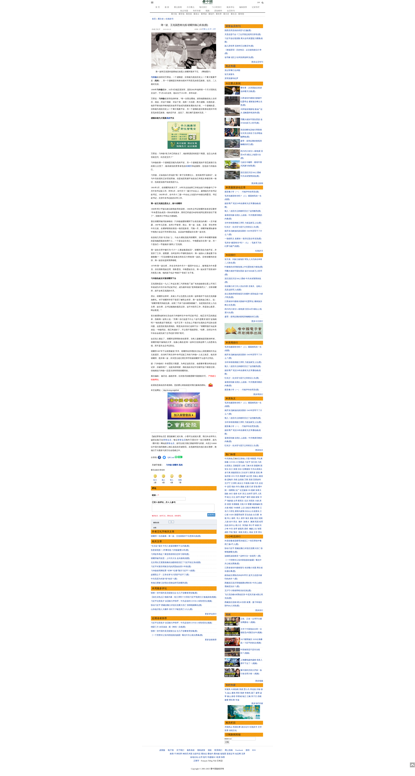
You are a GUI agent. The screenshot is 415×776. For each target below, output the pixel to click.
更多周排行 (258, 394)
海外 (240, 522)
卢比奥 (260, 459)
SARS (231, 515)
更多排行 (259, 610)
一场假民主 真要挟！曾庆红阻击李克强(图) (243, 239)
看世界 (219, 14)
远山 (229, 693)
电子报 (171, 750)
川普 (248, 459)
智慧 (259, 529)
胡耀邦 (189, 166)
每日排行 (203, 7)
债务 (235, 494)
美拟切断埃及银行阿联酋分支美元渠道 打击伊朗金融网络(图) (251, 133)
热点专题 (184, 11)
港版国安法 (236, 472)
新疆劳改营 (239, 515)
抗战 (226, 525)
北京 (246, 501)
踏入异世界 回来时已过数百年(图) (239, 46)
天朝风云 (228, 727)
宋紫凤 (227, 689)
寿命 (251, 532)
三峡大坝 (249, 466)
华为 (238, 487)
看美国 (189, 14)
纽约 (205, 757)
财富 (257, 497)
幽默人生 (253, 529)
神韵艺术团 (187, 754)
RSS (254, 750)
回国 (261, 518)
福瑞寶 (223, 754)
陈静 (242, 693)
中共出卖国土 (256, 469)
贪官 (229, 487)
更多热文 (259, 450)
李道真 (253, 689)
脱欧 (226, 494)
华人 (229, 518)
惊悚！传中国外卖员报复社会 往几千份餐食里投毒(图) (174, 593)
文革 (256, 532)
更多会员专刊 (257, 62)
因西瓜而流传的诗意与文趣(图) (238, 30)
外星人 (246, 532)
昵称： (155, 495)
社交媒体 (244, 490)
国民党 (252, 472)
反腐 (247, 487)
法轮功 (248, 508)
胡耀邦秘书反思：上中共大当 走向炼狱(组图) (170, 558)
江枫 (249, 696)
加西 (223, 757)
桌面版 (162, 750)
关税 (235, 480)
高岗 (168, 118)
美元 (244, 494)
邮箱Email (228, 739)
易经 (246, 529)
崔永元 (240, 483)
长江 (231, 469)
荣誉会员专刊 (233, 26)
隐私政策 (201, 750)
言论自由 (248, 515)
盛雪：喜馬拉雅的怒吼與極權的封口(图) (242, 317)
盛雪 (257, 693)
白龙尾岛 (255, 511)
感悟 (226, 532)
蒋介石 (238, 525)
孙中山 (232, 525)
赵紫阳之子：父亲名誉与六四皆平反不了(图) (170, 575)
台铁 (243, 466)
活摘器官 (237, 466)
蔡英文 (241, 501)
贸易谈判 (257, 480)
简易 (241, 689)
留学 (243, 518)
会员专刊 (231, 11)
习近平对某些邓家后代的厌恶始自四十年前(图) (171, 566)
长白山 (248, 511)
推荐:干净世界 (176, 754)
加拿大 (258, 490)
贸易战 (241, 462)
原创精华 (218, 11)
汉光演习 (245, 472)
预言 (235, 532)
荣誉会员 (167, 440)
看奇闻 (241, 14)
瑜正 (244, 696)
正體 (258, 2)
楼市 (249, 497)
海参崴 (230, 501)
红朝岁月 (170, 19)
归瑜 (258, 689)
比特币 (250, 494)
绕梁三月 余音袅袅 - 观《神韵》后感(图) (168, 627)
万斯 (246, 480)
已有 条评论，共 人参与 (164, 502)
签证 (256, 518)
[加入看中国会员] (184, 419)
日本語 (220, 761)
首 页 (157, 7)
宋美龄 (245, 525)
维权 (231, 508)
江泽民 (234, 483)
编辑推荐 (243, 7)
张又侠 (254, 462)
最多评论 (230, 7)
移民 (233, 518)
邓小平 (252, 525)
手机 (231, 532)
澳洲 (252, 522)
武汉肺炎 (241, 459)
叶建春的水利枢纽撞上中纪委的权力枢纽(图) (244, 267)
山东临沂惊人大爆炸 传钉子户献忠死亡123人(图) (172, 609)
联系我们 (218, 750)
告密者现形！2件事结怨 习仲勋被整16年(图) (170, 550)
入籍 (226, 522)
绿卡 (231, 522)
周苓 (238, 693)
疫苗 (235, 469)
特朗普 (253, 459)
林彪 (257, 525)
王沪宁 (227, 483)
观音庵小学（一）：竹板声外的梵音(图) (242, 192)
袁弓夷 (227, 472)
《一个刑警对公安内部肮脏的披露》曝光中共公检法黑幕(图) (177, 635)
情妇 (233, 487)
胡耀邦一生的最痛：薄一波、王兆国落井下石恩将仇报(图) (176, 536)
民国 (257, 522)
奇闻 (240, 532)
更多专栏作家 (257, 703)
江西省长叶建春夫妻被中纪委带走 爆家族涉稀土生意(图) (251, 101)
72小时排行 (217, 7)
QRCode (171, 457)
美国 (251, 480)
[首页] (207, 4)
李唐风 (248, 693)
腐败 (242, 487)
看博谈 (204, 14)
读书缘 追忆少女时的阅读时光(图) (239, 57)
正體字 (196, 761)
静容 (233, 696)
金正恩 (249, 476)
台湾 (235, 501)
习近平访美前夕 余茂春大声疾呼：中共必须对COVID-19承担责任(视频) (181, 601)
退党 (258, 472)
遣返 (252, 518)
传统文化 (233, 730)
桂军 (261, 522)
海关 (247, 518)
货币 (255, 494)
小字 (214, 29)
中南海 (247, 483)
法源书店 (197, 754)
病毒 (226, 462)
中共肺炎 (228, 459)
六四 (259, 462)
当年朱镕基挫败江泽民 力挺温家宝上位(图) (243, 223)
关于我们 (180, 750)
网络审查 (255, 508)
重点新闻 (178, 7)
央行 (231, 494)
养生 (260, 532)
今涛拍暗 (235, 689)
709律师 (236, 508)
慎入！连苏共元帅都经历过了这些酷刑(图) (243, 211)
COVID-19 (233, 462)
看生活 (234, 14)
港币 (238, 497)
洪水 (240, 469)
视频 (207, 11)
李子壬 (254, 696)
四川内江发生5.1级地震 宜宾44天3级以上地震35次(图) (251, 154)
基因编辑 (256, 504)
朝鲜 (253, 490)
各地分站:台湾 (196, 757)
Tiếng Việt (212, 761)
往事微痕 (246, 469)
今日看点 (190, 7)
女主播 (256, 515)
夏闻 (233, 693)
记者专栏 (256, 7)
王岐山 (255, 476)
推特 (248, 750)
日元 (233, 497)
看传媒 (217, 754)
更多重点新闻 (257, 183)
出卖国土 (228, 466)
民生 (235, 522)
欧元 (229, 497)
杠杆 (240, 494)
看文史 (226, 14)
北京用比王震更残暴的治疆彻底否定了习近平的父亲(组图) (176, 562)
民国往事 (237, 727)
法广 (237, 490)
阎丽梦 (243, 476)
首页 (154, 19)
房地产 (243, 497)
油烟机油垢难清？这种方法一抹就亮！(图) (243, 556)
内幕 (252, 483)
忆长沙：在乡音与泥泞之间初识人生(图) (242, 227)
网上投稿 (229, 750)
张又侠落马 (229, 74)
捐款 (210, 750)
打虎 (251, 487)
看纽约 (211, 14)
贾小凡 (247, 689)
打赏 (203, 29)
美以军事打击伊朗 (232, 70)
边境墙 (241, 480)
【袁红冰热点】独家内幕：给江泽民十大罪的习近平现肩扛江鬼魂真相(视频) (183, 597)
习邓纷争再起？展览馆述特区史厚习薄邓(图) (170, 554)
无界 (243, 754)
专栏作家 (197, 11)
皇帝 (235, 529)
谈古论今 (245, 727)
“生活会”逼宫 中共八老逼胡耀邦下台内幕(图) (170, 546)
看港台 (196, 14)
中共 (237, 476)
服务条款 (191, 750)
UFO (233, 476)
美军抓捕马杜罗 (231, 78)
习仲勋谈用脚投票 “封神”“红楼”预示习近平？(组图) (173, 571)
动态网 (238, 754)
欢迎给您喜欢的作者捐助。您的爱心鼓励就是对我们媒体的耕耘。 (179, 385)
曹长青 (232, 700)
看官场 (181, 14)
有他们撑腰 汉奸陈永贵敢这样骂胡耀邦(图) (169, 583)
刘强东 (252, 501)
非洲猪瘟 (235, 504)
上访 (243, 508)
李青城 (239, 696)
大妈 (257, 501)
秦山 (229, 696)
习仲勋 (154, 77)
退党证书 (230, 754)
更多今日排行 (257, 321)
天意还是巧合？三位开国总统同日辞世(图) (243, 34)
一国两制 (231, 490)
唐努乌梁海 (240, 511)
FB (249, 490)
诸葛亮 (241, 529)
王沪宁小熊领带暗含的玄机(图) (238, 590)
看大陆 (174, 14)
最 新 (167, 7)
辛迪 (237, 700)
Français (204, 761)
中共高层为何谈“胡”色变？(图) (164, 579)
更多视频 (259, 681)
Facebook (239, 750)
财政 (253, 497)
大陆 (242, 504)
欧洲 (218, 757)
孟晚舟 (230, 480)
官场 (256, 487)
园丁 (253, 693)
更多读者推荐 (211, 640)
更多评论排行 (211, 614)
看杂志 (204, 754)
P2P (245, 504)
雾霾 (250, 504)
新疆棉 (257, 466)
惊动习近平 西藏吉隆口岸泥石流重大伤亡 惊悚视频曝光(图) (176, 605)
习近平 (248, 462)
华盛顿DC (211, 757)
